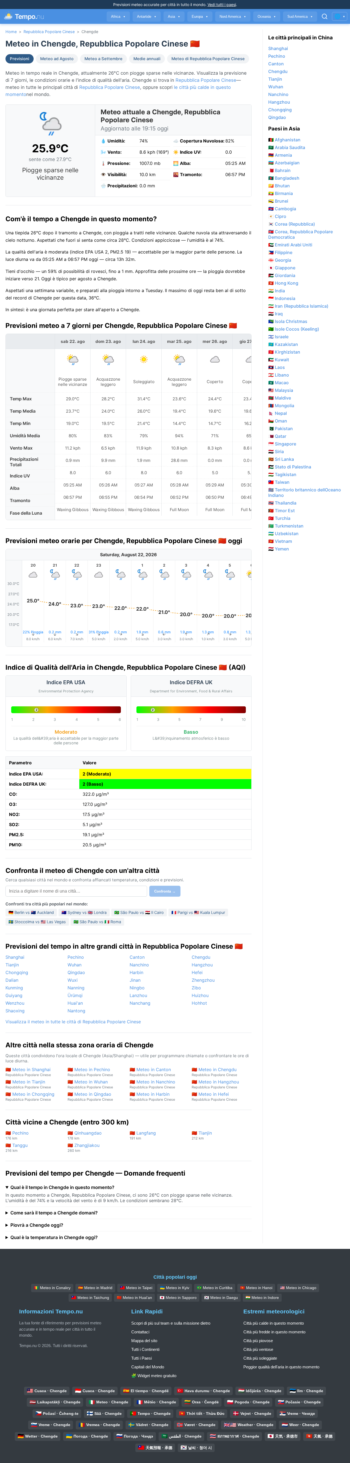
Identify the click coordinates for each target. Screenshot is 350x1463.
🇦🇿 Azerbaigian (284, 162)
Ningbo (137, 987)
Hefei (197, 972)
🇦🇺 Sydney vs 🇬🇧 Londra (84, 912)
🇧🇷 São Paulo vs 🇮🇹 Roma (97, 921)
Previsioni (19, 58)
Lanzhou (138, 995)
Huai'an (75, 1003)
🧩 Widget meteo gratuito (153, 1375)
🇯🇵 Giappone (281, 267)
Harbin (136, 972)
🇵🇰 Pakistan (280, 428)
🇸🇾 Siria (276, 451)
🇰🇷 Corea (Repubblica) (291, 224)
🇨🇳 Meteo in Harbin (152, 1096)
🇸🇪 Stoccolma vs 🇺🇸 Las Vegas (37, 921)
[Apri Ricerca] (324, 16)
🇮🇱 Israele (278, 336)
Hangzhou (202, 964)
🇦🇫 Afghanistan (284, 139)
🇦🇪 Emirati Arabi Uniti (290, 244)
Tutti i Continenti (145, 1349)
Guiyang (13, 995)
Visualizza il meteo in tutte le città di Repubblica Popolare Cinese (73, 1021)
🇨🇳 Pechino (17, 1135)
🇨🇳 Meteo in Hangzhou (215, 1084)
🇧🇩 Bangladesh (283, 178)
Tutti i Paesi (141, 1358)
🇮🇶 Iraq (275, 313)
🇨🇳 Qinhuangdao (85, 1135)
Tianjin (12, 964)
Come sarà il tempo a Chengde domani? (54, 1213)
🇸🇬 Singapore (282, 444)
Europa (200, 16)
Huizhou (200, 995)
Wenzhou (14, 1003)
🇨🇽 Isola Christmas (287, 321)
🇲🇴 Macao (278, 382)
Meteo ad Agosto (57, 58)
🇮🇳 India (276, 290)
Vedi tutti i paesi (222, 4)
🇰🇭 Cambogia (282, 208)
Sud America (300, 16)
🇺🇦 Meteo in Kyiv (174, 1288)
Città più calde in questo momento (273, 1323)
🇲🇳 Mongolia (281, 405)
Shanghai (14, 957)
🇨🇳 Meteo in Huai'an (134, 1297)
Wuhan (74, 964)
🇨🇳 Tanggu (16, 1148)
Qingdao (76, 972)
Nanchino (139, 964)
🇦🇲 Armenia (280, 155)
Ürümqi (75, 995)
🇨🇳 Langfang (143, 1135)
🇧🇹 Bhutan (279, 185)
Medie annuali (147, 58)
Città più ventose (258, 1349)
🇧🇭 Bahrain (279, 170)
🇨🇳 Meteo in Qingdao (90, 1096)
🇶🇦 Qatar (277, 436)
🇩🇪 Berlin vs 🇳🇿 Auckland (31, 912)
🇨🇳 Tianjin (202, 1135)
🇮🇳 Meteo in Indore (262, 1297)
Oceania (267, 16)
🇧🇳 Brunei (278, 201)
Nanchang (140, 1003)
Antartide (146, 16)
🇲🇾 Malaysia (280, 390)
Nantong (76, 1010)
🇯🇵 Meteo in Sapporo (178, 1297)
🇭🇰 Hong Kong (283, 283)
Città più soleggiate (260, 1358)
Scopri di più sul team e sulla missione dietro (170, 1323)
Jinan (135, 980)
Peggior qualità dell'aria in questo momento (281, 1367)
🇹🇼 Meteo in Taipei (136, 1288)
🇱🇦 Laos (276, 367)
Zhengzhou (203, 980)
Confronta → (165, 891)
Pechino (76, 957)
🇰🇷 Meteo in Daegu (221, 1297)
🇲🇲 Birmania (280, 193)
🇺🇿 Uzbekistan (283, 533)
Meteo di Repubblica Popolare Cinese (208, 58)
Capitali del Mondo (147, 1367)
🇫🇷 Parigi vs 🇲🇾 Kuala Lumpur (198, 912)
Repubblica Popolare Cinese (49, 31)
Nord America (233, 16)
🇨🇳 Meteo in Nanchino (152, 1084)
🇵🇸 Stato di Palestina (289, 467)
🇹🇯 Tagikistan (282, 474)
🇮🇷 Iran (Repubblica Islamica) (298, 306)
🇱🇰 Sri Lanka (281, 459)
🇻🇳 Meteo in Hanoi (256, 1288)
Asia (174, 16)
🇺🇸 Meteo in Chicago (298, 1288)
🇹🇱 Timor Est (281, 510)
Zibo (196, 987)
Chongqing (16, 972)
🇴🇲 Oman (277, 421)
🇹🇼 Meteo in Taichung (90, 1297)
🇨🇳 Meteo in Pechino (90, 1072)
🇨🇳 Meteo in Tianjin (28, 1084)
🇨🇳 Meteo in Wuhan (90, 1084)
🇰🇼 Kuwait (278, 359)
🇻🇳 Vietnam (280, 541)
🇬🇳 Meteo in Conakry (52, 1288)
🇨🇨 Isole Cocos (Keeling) (293, 329)
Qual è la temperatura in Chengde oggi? (54, 1237)
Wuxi (73, 980)
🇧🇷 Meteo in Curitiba (214, 1288)
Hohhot (199, 1003)
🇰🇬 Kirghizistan (284, 352)
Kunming (14, 987)
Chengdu (201, 957)
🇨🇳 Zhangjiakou (84, 1148)
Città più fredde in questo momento (274, 1332)
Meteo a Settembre (103, 58)
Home (11, 31)
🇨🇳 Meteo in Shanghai (28, 1072)
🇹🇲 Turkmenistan (286, 526)
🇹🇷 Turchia (279, 518)
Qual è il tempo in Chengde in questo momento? (62, 1187)
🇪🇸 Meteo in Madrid (95, 1288)
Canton (137, 957)
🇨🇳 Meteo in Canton (152, 1072)
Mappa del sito (144, 1340)
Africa (118, 16)
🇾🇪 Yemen (278, 549)
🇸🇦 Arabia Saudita (286, 147)
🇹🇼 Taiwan (279, 482)
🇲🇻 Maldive (279, 398)
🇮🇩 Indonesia (281, 298)
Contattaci (140, 1332)
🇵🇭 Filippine (280, 252)
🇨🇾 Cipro (277, 216)
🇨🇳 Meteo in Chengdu (214, 1072)
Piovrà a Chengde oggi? (36, 1225)
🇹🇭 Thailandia (282, 503)
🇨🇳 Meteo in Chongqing (29, 1096)
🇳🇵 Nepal (277, 413)
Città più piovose (258, 1340)
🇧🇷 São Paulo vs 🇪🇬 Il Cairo (139, 912)
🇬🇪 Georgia (279, 260)
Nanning (76, 987)
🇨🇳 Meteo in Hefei (214, 1096)
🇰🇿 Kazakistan (283, 344)
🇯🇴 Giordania (281, 275)
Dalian (11, 980)
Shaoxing (15, 1010)
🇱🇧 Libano (278, 375)
